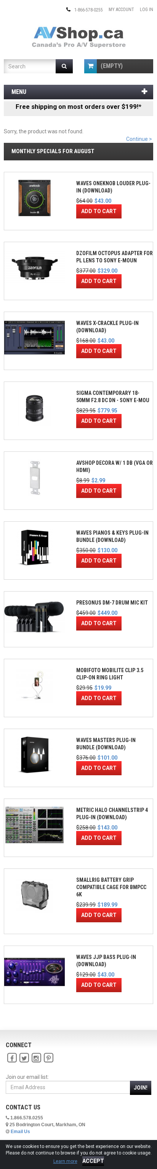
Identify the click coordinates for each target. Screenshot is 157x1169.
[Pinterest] (48, 1058)
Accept (93, 1161)
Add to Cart (99, 211)
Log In (146, 9)
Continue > (139, 139)
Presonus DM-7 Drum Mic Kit (112, 603)
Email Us (20, 1131)
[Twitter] (24, 1058)
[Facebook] (12, 1058)
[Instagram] (36, 1058)
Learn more (65, 1161)
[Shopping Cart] (90, 66)
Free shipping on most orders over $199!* (78, 106)
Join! (140, 1088)
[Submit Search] (64, 66)
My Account (121, 9)
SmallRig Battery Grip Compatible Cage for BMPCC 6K (111, 887)
